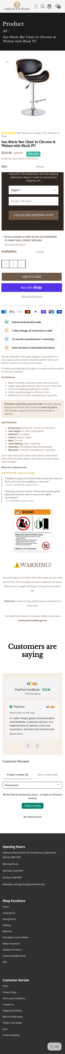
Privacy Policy (9, 992)
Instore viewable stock (14, 955)
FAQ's (5, 986)
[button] (36, 6)
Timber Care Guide (12, 1022)
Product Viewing (11, 1035)
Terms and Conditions (14, 998)
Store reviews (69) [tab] (47, 774)
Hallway (7, 925)
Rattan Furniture (11, 943)
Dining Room (9, 919)
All (5, 31)
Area (5, 1029)
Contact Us (8, 1004)
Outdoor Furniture (12, 949)
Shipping (6, 158)
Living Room (9, 912)
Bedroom (7, 931)
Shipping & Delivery (12, 1010)
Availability (9, 251)
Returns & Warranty (13, 1016)
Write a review (33, 806)
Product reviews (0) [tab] (17, 774)
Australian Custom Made (15, 937)
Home (6, 906)
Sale (5, 961)
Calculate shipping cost (33, 215)
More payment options (31, 296)
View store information (15, 244)
